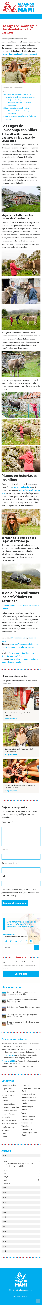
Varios (24, 1113)
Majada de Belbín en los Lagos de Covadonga (19, 103)
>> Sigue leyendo (11, 718)
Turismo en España (29, 1098)
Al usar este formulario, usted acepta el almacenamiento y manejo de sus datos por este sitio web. (21, 892)
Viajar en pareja (27, 1123)
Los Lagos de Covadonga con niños (17, 94)
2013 (4, 1246)
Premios (5, 1133)
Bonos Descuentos (8, 1092)
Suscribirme (21, 973)
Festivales (5, 1130)
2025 (4, 1188)
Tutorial (24, 1110)
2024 (4, 1193)
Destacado (6, 1117)
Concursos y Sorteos (9, 1111)
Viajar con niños (28, 1120)
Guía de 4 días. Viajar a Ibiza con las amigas (23, 1007)
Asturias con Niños (17, 653)
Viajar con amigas (28, 1116)
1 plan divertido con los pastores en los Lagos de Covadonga (21, 98)
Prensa (4, 1137)
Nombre (5, 850)
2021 (4, 1207)
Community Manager (9, 1104)
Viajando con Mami (18, 7)
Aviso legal (16, 1296)
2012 (4, 1251)
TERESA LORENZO (8, 1055)
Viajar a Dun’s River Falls (24, 1067)
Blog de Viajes (7, 1089)
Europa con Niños (14, 656)
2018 (4, 1222)
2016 (4, 1232)
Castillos (5, 1101)
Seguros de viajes (28, 1094)
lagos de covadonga (19, 647)
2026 (4, 1156)
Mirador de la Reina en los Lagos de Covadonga (20, 112)
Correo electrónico (10, 863)
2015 (4, 1236)
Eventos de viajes (8, 1127)
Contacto (24, 1296)
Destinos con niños (19, 638)
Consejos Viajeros (8, 1114)
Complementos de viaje (10, 1107)
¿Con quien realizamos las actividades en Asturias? (20, 117)
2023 (4, 1198)
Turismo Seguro (27, 1107)
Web (3, 876)
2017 (4, 1227)
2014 (4, 1241)
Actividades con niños (19, 659)
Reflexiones (26, 1085)
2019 (4, 1217)
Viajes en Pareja (27, 1129)
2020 (4, 1212)
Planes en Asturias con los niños (16, 108)
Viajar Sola (25, 1126)
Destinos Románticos (9, 1124)
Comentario (7, 822)
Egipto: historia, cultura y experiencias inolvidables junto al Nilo (21, 993)
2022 (4, 1202)
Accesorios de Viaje (9, 1085)
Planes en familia (14, 662)
